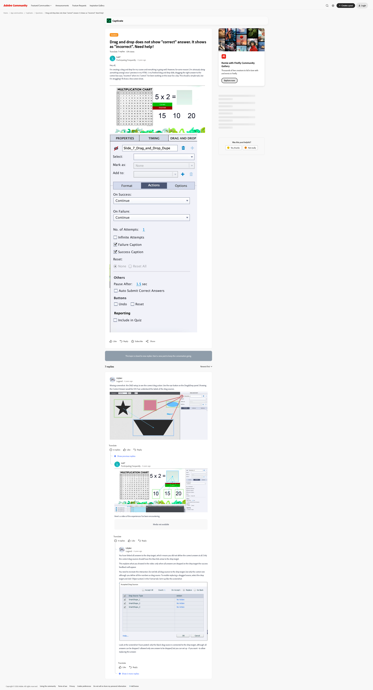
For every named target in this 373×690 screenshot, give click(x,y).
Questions (39, 13)
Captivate (29, 13)
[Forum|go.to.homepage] (15, 5)
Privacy (72, 686)
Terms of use (62, 686)
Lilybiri (119, 378)
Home (5, 13)
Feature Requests (79, 5)
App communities (17, 13)
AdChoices (135, 686)
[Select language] (333, 5)
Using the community (48, 686)
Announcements (62, 5)
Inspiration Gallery (97, 5)
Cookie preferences (84, 686)
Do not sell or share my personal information (109, 686)
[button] (346, 5)
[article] (158, 414)
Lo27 (118, 57)
